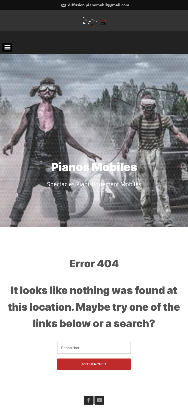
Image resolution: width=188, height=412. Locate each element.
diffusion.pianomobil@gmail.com (98, 4)
